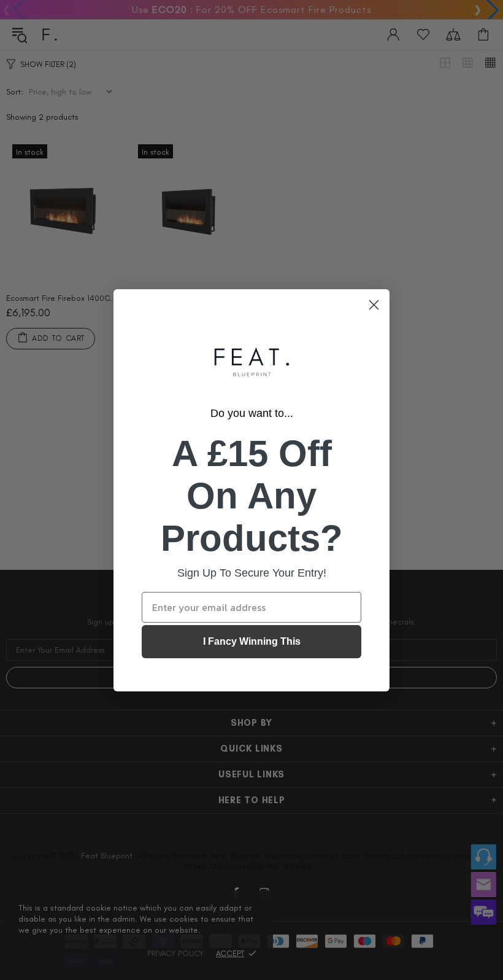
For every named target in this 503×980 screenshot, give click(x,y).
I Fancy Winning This (252, 641)
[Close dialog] (374, 305)
